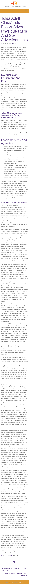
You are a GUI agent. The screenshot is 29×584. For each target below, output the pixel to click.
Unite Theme (10, 582)
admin (14, 43)
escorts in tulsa (12, 217)
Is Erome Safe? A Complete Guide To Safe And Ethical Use (14, 569)
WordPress (21, 582)
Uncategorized (7, 555)
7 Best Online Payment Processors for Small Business (16, 574)
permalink (15, 555)
